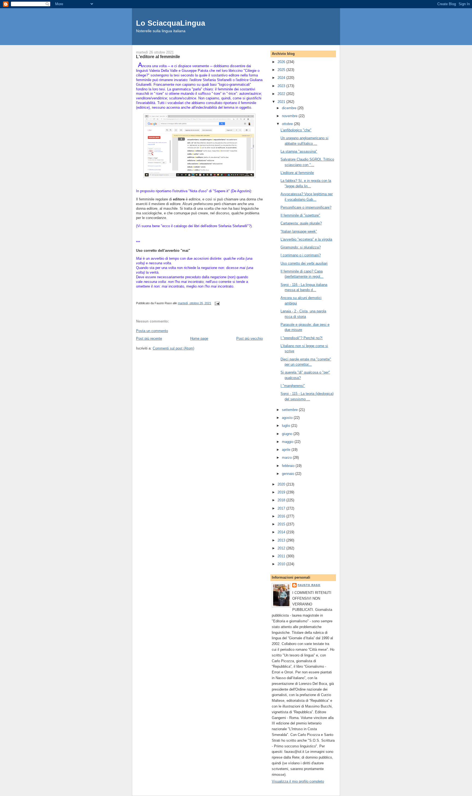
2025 (282, 70)
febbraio (289, 466)
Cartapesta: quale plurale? (301, 223)
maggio (288, 442)
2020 (282, 484)
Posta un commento (152, 331)
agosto (288, 418)
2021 (282, 102)
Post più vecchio (249, 338)
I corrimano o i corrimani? (301, 255)
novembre (290, 116)
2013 (282, 540)
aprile (286, 450)
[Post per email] (216, 303)
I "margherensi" (293, 386)
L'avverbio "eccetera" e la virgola (306, 239)
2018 (282, 500)
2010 (282, 564)
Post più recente (149, 338)
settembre (290, 410)
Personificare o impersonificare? (306, 207)
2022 (282, 94)
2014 (282, 532)
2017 (282, 508)
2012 (282, 548)
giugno (287, 434)
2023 (282, 86)
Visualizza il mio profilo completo (298, 781)
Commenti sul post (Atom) (173, 348)
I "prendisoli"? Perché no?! (302, 338)
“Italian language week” (299, 231)
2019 (282, 492)
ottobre (288, 124)
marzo (287, 457)
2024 (282, 78)
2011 (282, 556)
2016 (282, 516)
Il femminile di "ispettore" (300, 215)
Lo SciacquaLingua (170, 23)
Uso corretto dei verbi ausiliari (304, 263)
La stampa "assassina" (299, 151)
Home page (199, 338)
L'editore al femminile (297, 173)
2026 (282, 62)
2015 (282, 524)
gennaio (288, 474)
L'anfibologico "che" (296, 130)
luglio (286, 426)
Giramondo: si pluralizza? (301, 247)
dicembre (289, 108)
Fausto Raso (309, 585)
